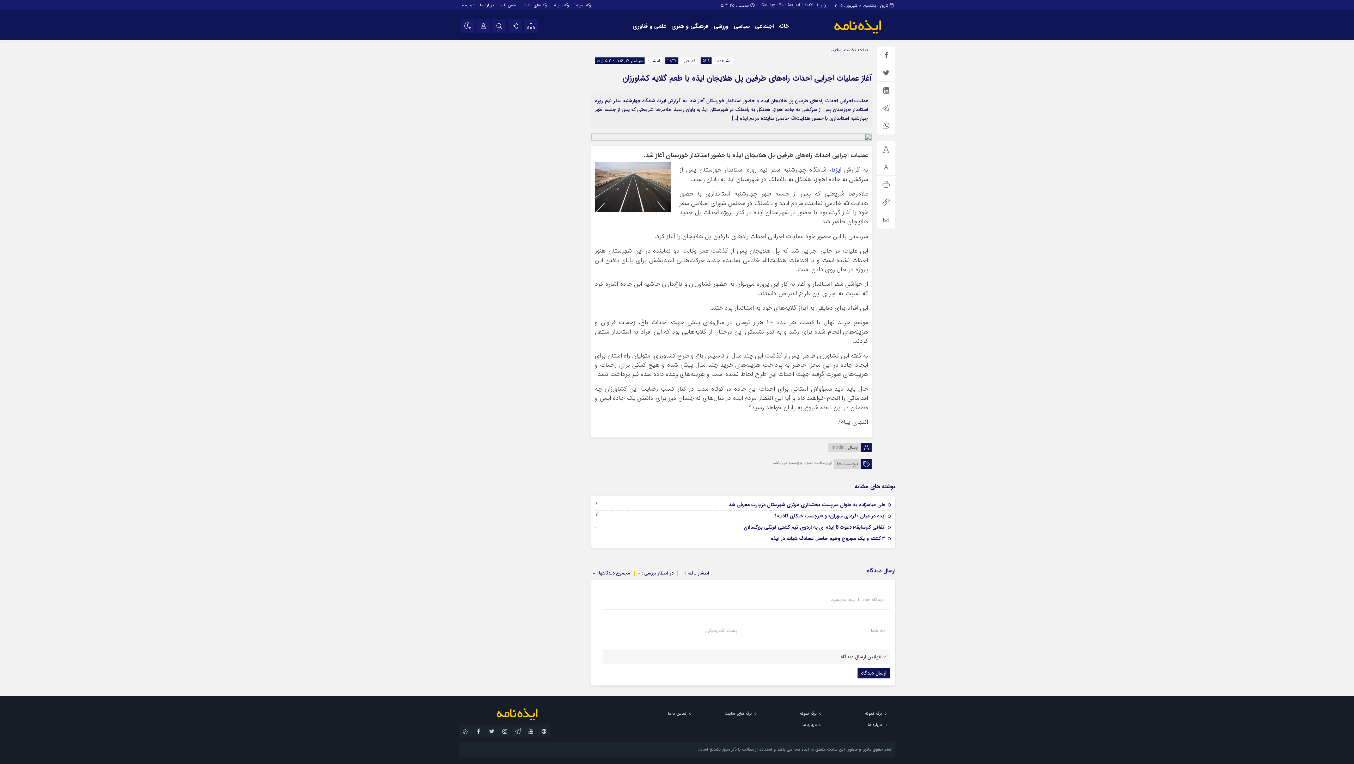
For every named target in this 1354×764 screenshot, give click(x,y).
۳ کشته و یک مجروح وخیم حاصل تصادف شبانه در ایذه (828, 538)
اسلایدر (836, 49)
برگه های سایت (536, 5)
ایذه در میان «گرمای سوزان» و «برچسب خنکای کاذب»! (830, 516)
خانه (784, 26)
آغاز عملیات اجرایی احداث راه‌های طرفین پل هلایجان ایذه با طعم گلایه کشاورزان (747, 78)
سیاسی (742, 26)
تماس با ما (508, 5)
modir (837, 447)
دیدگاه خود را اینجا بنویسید (858, 599)
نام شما (878, 630)
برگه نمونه (584, 5)
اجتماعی (764, 26)
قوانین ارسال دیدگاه (861, 657)
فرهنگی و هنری (689, 26)
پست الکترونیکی (721, 630)
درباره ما (487, 5)
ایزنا (836, 170)
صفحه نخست (855, 49)
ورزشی (721, 26)
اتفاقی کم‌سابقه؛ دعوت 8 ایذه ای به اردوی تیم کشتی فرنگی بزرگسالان (814, 527)
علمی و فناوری (649, 26)
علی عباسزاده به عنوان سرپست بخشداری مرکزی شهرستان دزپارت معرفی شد (807, 505)
